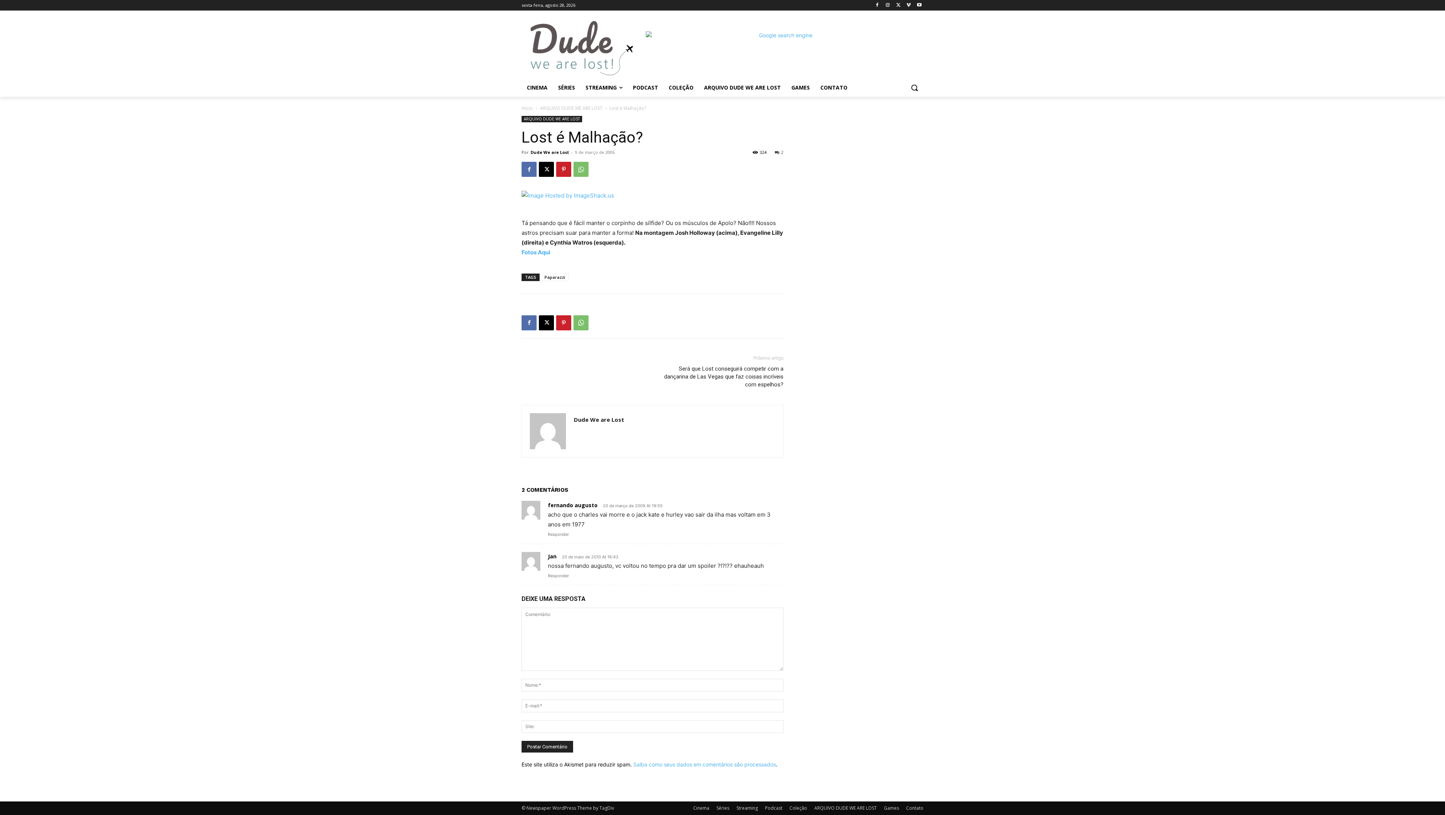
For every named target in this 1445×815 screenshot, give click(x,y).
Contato (914, 808)
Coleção (798, 808)
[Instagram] (888, 5)
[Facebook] (877, 5)
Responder (558, 534)
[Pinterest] (563, 169)
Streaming (747, 808)
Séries (722, 808)
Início (527, 108)
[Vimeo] (908, 5)
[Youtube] (919, 5)
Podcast (773, 808)
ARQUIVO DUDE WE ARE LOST (571, 108)
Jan (552, 556)
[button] (914, 88)
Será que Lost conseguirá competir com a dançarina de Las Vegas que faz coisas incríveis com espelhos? (723, 376)
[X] (898, 5)
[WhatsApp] (581, 169)
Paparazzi (555, 277)
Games (891, 808)
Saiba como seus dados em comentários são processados (704, 764)
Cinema (701, 808)
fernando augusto (573, 505)
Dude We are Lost (550, 152)
